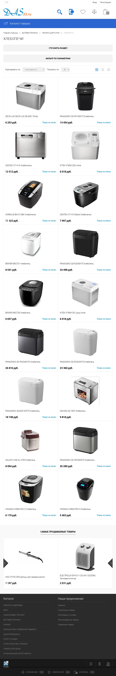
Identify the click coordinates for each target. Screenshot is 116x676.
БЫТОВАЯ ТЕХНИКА (11, 620)
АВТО (5, 610)
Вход (95, 2)
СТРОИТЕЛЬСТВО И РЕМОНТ (15, 644)
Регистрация (105, 2)
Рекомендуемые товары (68, 620)
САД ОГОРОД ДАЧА (11, 634)
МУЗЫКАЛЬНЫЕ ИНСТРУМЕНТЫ (17, 653)
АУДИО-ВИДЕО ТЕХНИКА (13, 615)
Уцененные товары (66, 624)
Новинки (61, 605)
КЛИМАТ (7, 624)
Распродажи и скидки (67, 615)
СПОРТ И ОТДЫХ (10, 639)
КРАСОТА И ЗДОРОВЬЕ (13, 605)
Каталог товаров (19, 23)
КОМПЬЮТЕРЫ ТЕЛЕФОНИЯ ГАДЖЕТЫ (19, 629)
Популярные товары (66, 610)
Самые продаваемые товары (58, 531)
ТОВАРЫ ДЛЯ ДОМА (12, 649)
